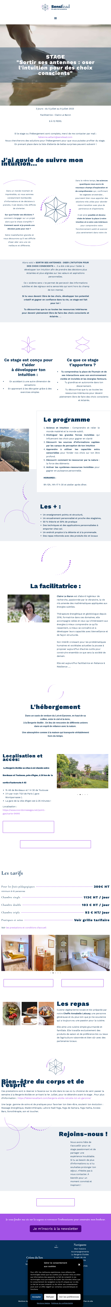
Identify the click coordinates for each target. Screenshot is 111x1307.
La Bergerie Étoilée (80, 1254)
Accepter (36, 1297)
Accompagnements (80, 1252)
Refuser (50, 1297)
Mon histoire (80, 1249)
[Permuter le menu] (55, 18)
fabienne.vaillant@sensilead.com (55, 137)
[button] (79, 1264)
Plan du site (88, 1301)
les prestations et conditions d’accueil (26, 927)
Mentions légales (43, 1303)
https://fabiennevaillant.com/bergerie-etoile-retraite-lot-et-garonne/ (54, 1098)
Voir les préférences (69, 1297)
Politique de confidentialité (62, 1303)
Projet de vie (80, 1257)
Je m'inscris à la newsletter (55, 1229)
